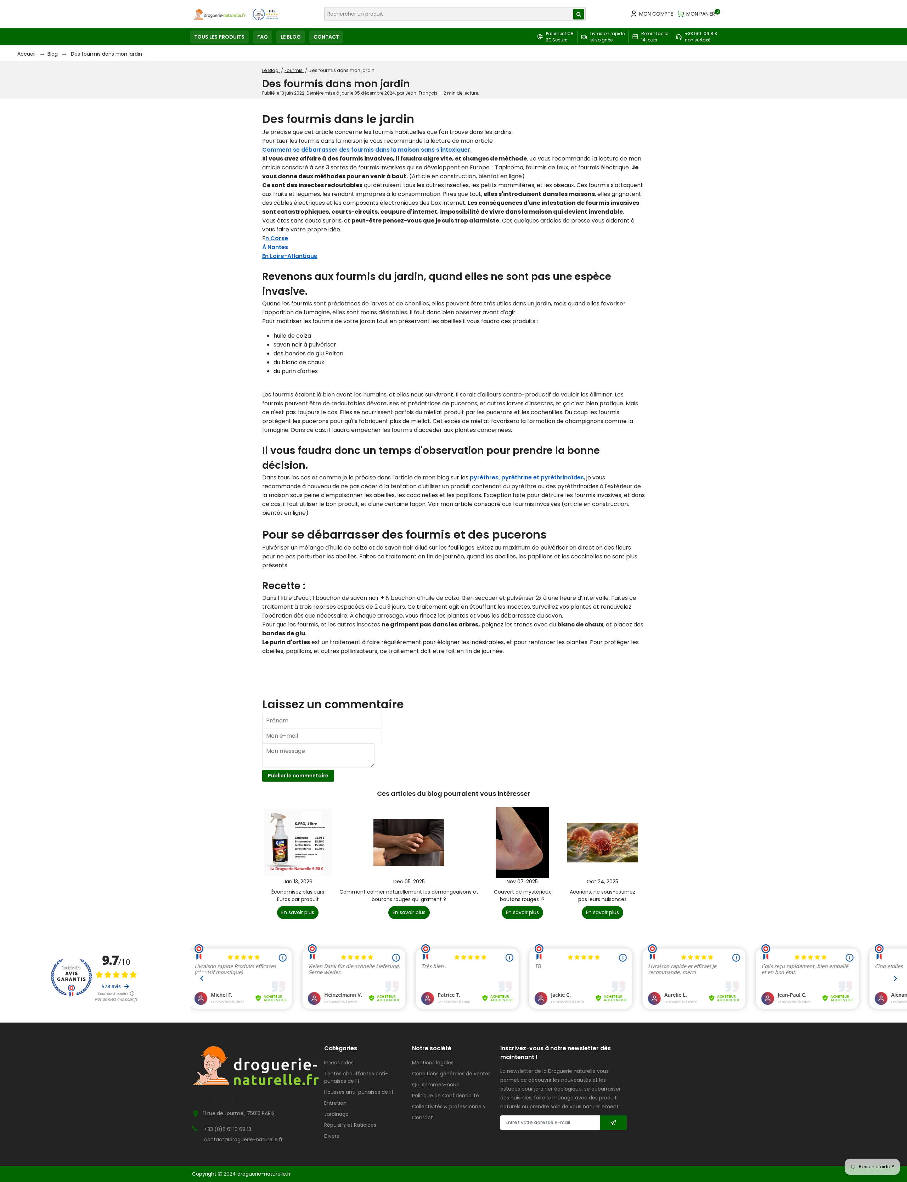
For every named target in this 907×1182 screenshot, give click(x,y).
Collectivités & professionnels (448, 1106)
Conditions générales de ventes (451, 1073)
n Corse (276, 238)
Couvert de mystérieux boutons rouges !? (522, 895)
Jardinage (336, 1114)
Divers (331, 1135)
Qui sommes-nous (435, 1084)
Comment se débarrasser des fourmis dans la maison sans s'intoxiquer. (367, 150)
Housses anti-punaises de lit (359, 1092)
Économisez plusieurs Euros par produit (297, 895)
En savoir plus (297, 912)
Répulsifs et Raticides (350, 1124)
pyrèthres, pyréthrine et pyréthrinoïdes (527, 477)
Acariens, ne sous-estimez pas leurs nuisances (602, 895)
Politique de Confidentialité (445, 1095)
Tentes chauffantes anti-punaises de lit (356, 1077)
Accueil (26, 53)
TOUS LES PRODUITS (219, 36)
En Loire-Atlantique (289, 256)
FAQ (262, 36)
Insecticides (339, 1062)
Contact (422, 1117)
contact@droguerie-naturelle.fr (243, 1139)
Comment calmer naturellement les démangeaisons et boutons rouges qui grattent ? (408, 895)
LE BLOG (291, 36)
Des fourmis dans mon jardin (106, 53)
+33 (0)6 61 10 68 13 (227, 1129)
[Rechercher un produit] (578, 14)
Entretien (335, 1103)
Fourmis (294, 70)
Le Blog (271, 70)
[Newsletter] (613, 1122)
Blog (52, 53)
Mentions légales (433, 1062)
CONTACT (326, 36)
